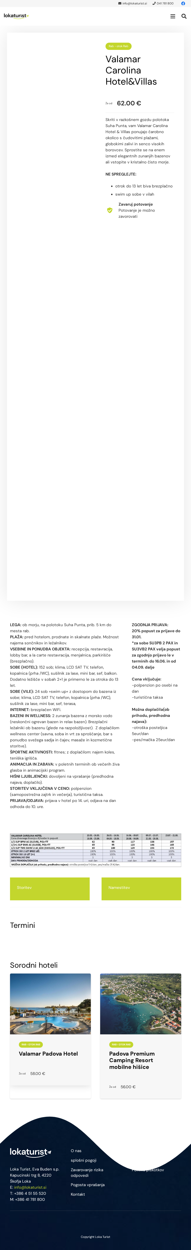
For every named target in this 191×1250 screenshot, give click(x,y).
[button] (172, 16)
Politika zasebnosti (149, 1160)
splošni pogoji (83, 1160)
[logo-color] (16, 16)
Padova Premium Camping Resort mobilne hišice (132, 1060)
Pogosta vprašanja (88, 1184)
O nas (76, 1150)
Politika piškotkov (148, 1169)
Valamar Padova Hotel (48, 1053)
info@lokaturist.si (30, 1187)
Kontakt (78, 1194)
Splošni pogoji (145, 1150)
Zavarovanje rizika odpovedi (87, 1172)
